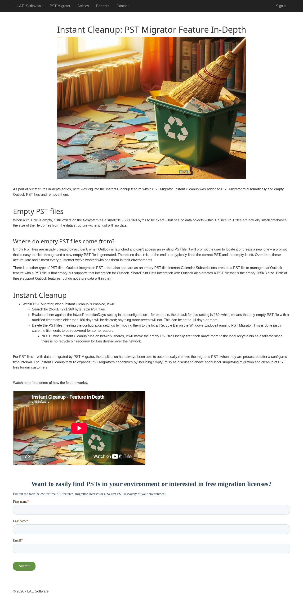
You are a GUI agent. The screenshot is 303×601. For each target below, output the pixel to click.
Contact (122, 6)
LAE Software (30, 6)
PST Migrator (60, 6)
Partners (102, 6)
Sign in (281, 6)
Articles (83, 6)
